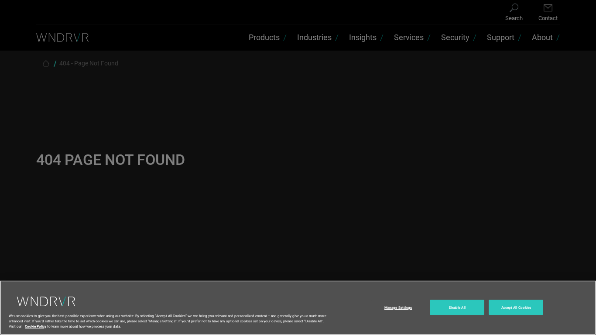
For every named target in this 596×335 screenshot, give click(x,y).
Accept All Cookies (516, 307)
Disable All (457, 307)
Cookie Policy (35, 325)
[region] (298, 307)
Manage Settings (398, 307)
